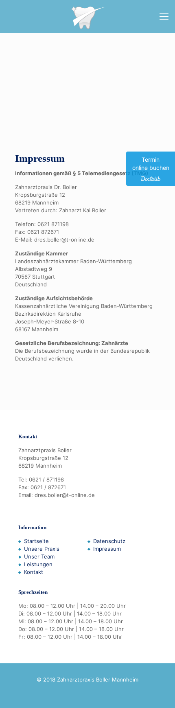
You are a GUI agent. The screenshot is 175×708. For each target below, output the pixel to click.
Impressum (107, 548)
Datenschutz (109, 541)
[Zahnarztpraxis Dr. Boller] (87, 16)
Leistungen (38, 564)
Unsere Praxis (41, 548)
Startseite (36, 541)
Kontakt (33, 572)
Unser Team (39, 556)
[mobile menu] (164, 16)
